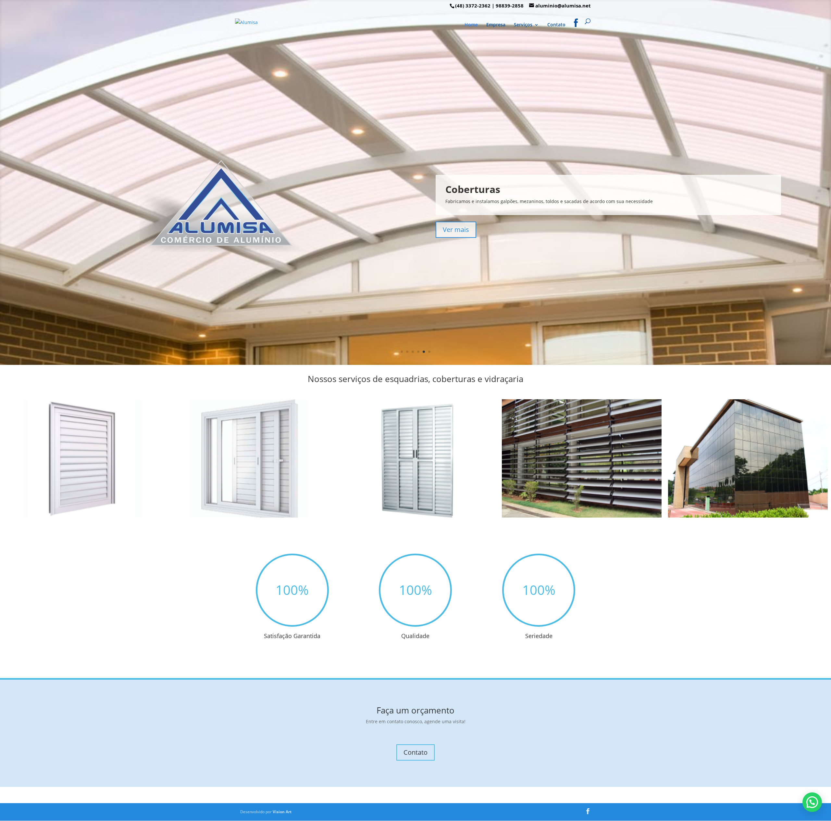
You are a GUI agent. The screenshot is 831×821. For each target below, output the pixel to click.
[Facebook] (576, 29)
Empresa (495, 25)
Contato (556, 25)
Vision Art (282, 812)
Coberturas (472, 189)
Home (471, 25)
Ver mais (456, 229)
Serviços (523, 25)
